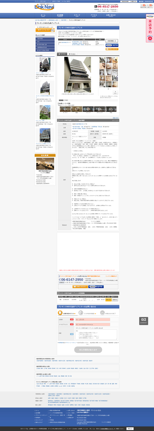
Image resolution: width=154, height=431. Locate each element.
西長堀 (47, 376)
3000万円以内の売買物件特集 (57, 422)
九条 (81, 41)
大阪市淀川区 (78, 360)
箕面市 (90, 360)
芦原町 (38, 386)
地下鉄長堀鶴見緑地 (53, 402)
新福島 (102, 383)
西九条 (80, 43)
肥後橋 (62, 376)
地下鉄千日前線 (76, 44)
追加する (115, 299)
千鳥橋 (78, 383)
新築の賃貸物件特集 (55, 410)
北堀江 (96, 368)
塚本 (77, 398)
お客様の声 (71, 417)
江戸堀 (45, 368)
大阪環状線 (75, 43)
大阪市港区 (55, 360)
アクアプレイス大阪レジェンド (43, 143)
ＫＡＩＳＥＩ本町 (40, 120)
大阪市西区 (64, 42)
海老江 (91, 383)
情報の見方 (116, 118)
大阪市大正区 (61, 360)
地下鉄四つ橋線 (94, 400)
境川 (87, 368)
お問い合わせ (71, 410)
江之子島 (91, 368)
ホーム (37, 410)
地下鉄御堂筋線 (103, 400)
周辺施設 (70, 415)
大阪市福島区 (39, 360)
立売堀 (38, 368)
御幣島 (72, 405)
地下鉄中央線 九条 (42, 44)
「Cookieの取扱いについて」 (107, 428)
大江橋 (68, 386)
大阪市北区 (85, 360)
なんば (60, 386)
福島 (113, 383)
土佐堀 (68, 368)
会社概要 (38, 413)
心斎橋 (52, 386)
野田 (45, 383)
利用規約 (61, 342)
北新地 (73, 386)
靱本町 (64, 368)
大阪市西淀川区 (70, 360)
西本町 (54, 368)
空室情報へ (111, 41)
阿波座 (82, 44)
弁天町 (65, 383)
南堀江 (76, 368)
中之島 (86, 383)
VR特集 (52, 420)
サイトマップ (39, 420)
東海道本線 (86, 400)
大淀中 (69, 398)
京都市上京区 (51, 395)
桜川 (98, 383)
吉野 (49, 398)
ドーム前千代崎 (40, 376)
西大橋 (51, 376)
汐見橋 (82, 383)
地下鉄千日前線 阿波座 (43, 50)
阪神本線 (50, 400)
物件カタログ (39, 422)
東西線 (72, 400)
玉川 (65, 398)
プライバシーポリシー (71, 342)
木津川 (64, 386)
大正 (69, 383)
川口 (68, 42)
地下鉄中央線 (75, 41)
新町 (42, 368)
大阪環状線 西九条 (42, 47)
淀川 (106, 383)
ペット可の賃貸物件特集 (56, 413)
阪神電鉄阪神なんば (65, 402)
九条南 (81, 368)
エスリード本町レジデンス (42, 73)
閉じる (130, 428)
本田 (60, 368)
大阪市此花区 (47, 360)
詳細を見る (108, 299)
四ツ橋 (70, 376)
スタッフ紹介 (71, 413)
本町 (66, 376)
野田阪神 (73, 383)
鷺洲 (80, 398)
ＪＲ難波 (43, 386)
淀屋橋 (56, 386)
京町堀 (49, 368)
